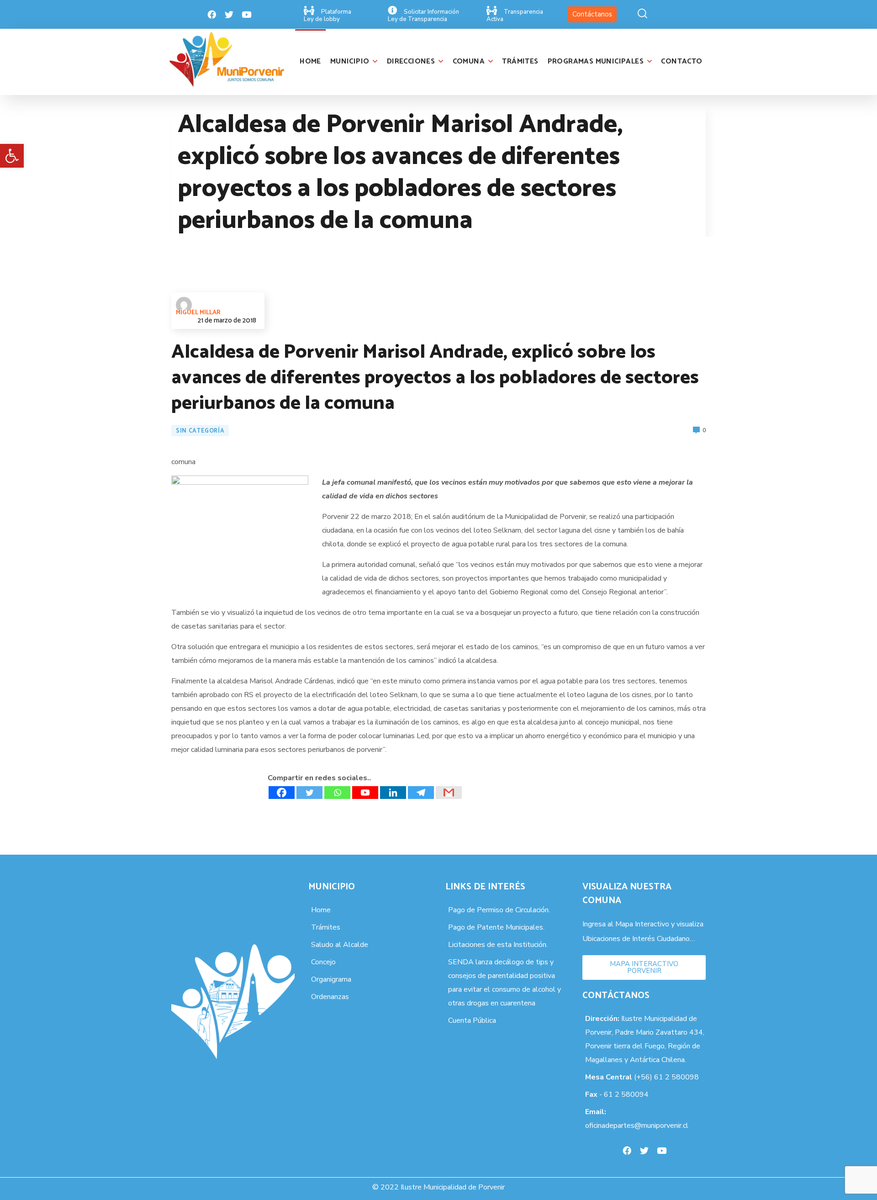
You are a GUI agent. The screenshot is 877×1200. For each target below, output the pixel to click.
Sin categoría (200, 431)
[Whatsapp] (337, 792)
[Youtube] (246, 14)
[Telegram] (421, 792)
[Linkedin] (393, 792)
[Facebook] (212, 14)
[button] (12, 156)
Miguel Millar (198, 312)
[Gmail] (449, 792)
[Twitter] (229, 14)
